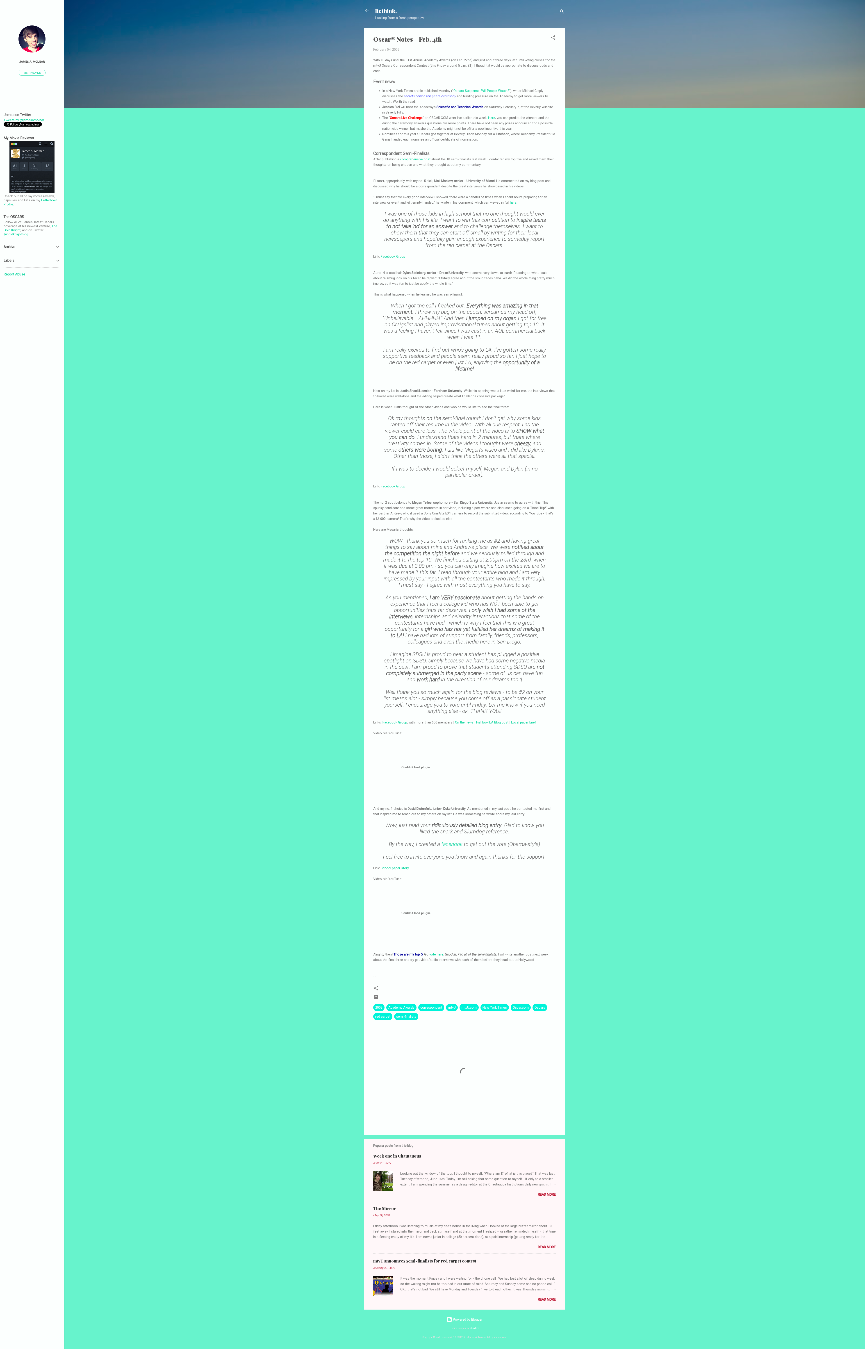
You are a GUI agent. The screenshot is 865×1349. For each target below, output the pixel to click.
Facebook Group (393, 257)
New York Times (495, 1007)
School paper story (395, 868)
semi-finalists (406, 1017)
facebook (451, 844)
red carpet (382, 1017)
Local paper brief (523, 722)
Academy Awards (401, 1007)
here (513, 202)
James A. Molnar (32, 61)
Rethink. (386, 10)
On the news (464, 722)
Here (491, 118)
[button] (553, 38)
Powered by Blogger (467, 1319)
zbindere (474, 1328)
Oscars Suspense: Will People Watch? (481, 91)
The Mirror (384, 1208)
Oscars (540, 1007)
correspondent (431, 1007)
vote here (436, 954)
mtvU (452, 1007)
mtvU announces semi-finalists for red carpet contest (424, 1261)
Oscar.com (521, 1007)
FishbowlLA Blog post (492, 722)
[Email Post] (376, 998)
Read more (547, 1194)
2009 (378, 1007)
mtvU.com (469, 1007)
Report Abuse (14, 274)
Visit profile (32, 72)
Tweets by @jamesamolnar (24, 120)
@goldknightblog (16, 234)
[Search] (562, 12)
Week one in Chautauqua (397, 1156)
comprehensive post (415, 159)
